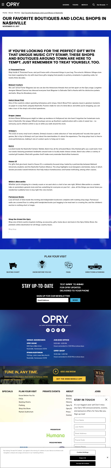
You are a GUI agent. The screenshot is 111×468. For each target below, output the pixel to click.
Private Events (51, 391)
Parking (22, 405)
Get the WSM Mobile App (69, 379)
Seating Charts (25, 402)
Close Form (106, 399)
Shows (66, 5)
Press (68, 412)
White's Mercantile (17, 181)
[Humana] (55, 435)
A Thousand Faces (17, 69)
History (69, 402)
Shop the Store (25, 408)
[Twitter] (48, 330)
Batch (11, 146)
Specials (7, 391)
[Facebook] (63, 330)
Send (75, 300)
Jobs (98, 391)
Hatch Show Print (16, 100)
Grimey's (13, 131)
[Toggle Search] (94, 5)
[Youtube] (53, 330)
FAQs (21, 399)
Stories (17, 13)
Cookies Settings (82, 452)
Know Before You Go (27, 395)
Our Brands (101, 5)
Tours (75, 5)
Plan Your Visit (28, 391)
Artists (69, 399)
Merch (85, 5)
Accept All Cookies (82, 463)
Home (5, 13)
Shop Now (12, 229)
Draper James (15, 115)
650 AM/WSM (68, 371)
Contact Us (70, 415)
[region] (55, 457)
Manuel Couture (16, 85)
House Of (13, 161)
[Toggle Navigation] (4, 4)
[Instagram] (58, 330)
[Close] (107, 457)
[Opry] (13, 4)
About (10, 13)
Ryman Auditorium (26, 412)
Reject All (82, 458)
